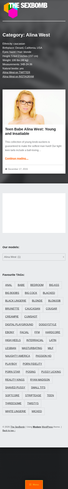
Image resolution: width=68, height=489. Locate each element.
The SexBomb (17, 427)
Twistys (33, 403)
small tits (38, 387)
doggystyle (47, 324)
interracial (34, 340)
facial (24, 332)
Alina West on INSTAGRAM (18, 76)
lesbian (10, 348)
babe (21, 285)
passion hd (43, 356)
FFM (37, 332)
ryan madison (40, 379)
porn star (12, 371)
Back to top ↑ (9, 430)
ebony (9, 332)
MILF (50, 348)
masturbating (32, 348)
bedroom (36, 285)
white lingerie (15, 411)
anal (8, 285)
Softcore (12, 395)
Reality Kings (15, 379)
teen (50, 395)
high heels (13, 340)
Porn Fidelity (32, 364)
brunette (12, 308)
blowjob (54, 300)
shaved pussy (15, 387)
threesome (13, 403)
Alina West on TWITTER (16, 72)
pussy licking (51, 371)
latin (52, 340)
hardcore (52, 332)
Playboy (11, 364)
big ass (54, 285)
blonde (37, 300)
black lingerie (15, 300)
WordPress (47, 427)
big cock (31, 293)
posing (31, 371)
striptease (33, 395)
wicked (37, 411)
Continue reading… (16, 158)
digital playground (19, 324)
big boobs (12, 293)
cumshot (30, 316)
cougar (51, 308)
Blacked (49, 293)
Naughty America (17, 356)
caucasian (32, 308)
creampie (12, 316)
